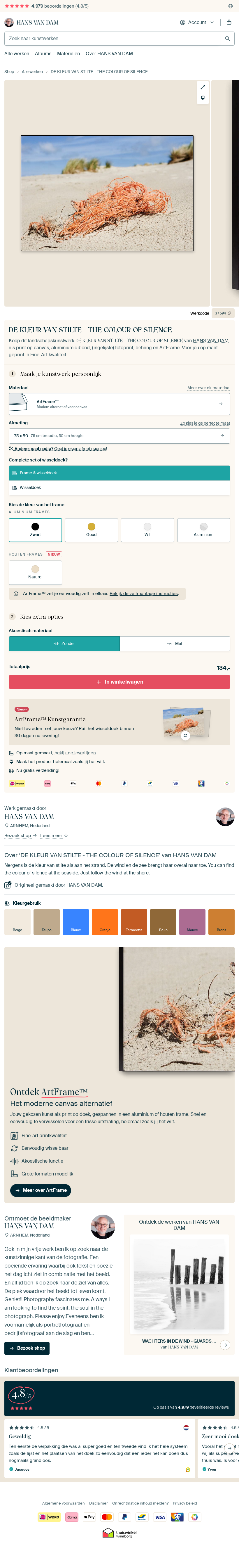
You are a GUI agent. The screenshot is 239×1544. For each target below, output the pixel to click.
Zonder (68, 643)
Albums (43, 54)
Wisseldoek (30, 487)
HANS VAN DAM (38, 22)
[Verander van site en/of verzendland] (230, 6)
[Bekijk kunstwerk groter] (203, 87)
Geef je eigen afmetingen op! (61, 448)
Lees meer (51, 835)
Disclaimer (98, 1503)
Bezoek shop (18, 835)
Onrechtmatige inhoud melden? (140, 1503)
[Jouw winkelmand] (229, 22)
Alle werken (16, 54)
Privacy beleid (185, 1503)
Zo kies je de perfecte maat (205, 423)
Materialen (68, 54)
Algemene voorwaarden (63, 1503)
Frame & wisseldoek (38, 473)
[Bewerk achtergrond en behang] (203, 98)
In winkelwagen (124, 681)
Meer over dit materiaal (208, 387)
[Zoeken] (227, 38)
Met (178, 643)
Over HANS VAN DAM (109, 54)
